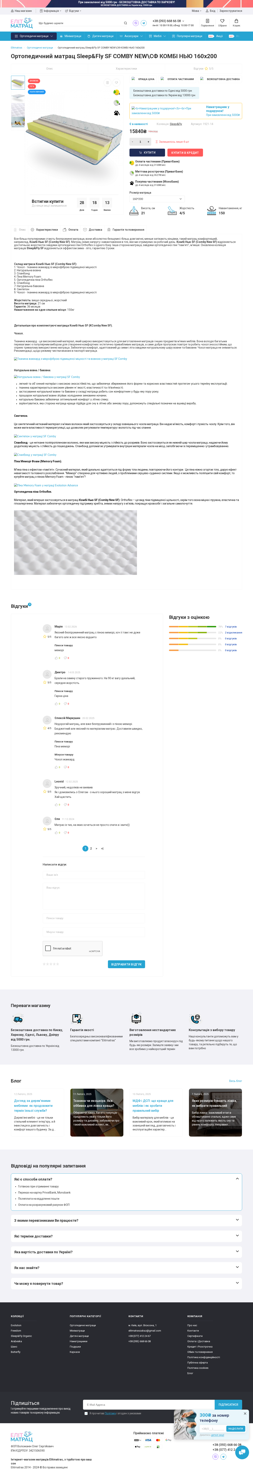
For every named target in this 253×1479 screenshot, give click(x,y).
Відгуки (74, 10)
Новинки (241, 36)
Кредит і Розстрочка (199, 1346)
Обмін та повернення (200, 1351)
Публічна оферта (197, 1362)
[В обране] (116, 83)
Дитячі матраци (102, 36)
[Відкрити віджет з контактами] (242, 1452)
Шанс (14, 1346)
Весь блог (235, 1081)
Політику (110, 1413)
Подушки (75, 1346)
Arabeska (16, 1341)
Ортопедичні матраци (34, 36)
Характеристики (126, 68)
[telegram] (144, 23)
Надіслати (235, 1428)
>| (102, 848)
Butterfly (15, 1351)
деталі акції (217, 1435)
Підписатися (228, 1404)
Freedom (16, 1330)
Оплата (73, 229)
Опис (49, 68)
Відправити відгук (126, 964)
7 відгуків (231, 626)
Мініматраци (73, 36)
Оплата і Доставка (198, 1341)
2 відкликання (233, 632)
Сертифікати (195, 1335)
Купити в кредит (185, 152)
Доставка (95, 229)
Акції (219, 36)
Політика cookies (197, 1367)
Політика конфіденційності (203, 1357)
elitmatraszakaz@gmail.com (144, 1330)
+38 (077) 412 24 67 (139, 1335)
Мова (195, 10)
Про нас (192, 1325)
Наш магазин (23, 10)
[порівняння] (107, 83)
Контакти (193, 1330)
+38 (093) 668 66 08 (139, 1341)
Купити (150, 152)
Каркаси (75, 1351)
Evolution (16, 1325)
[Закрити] (245, 1414)
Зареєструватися (231, 10)
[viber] (136, 23)
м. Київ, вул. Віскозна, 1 (142, 1325)
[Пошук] (125, 23)
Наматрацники (78, 1341)
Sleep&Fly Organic (21, 1335)
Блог (190, 1373)
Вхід (212, 10)
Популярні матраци (189, 36)
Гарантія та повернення (128, 229)
